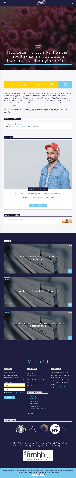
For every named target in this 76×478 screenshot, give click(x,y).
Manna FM (38, 361)
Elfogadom (34, 475)
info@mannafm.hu (37, 379)
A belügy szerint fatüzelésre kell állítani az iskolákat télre (38, 324)
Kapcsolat (32, 396)
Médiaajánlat (33, 406)
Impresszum (33, 399)
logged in (19, 127)
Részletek (42, 475)
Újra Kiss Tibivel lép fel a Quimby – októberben (38, 257)
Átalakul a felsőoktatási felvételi (38, 291)
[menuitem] (37, 413)
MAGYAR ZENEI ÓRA (14, 220)
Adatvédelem (34, 401)
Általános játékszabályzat (38, 409)
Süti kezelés (33, 404)
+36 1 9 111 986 (36, 373)
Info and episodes (38, 206)
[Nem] (74, 473)
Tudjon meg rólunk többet (60, 387)
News (38, 47)
